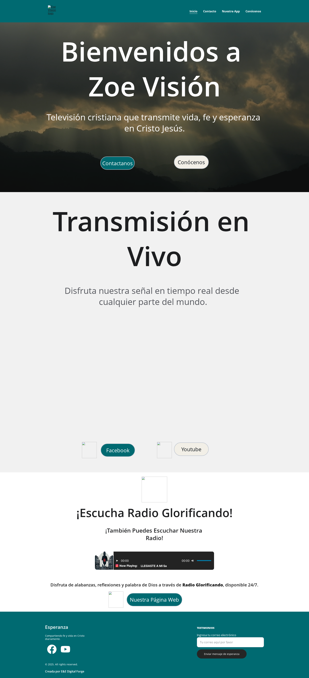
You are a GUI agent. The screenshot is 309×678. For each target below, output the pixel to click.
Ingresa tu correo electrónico (216, 635)
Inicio (193, 11)
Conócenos (253, 11)
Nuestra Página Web (154, 599)
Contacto (209, 11)
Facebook (117, 450)
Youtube (191, 449)
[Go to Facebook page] (52, 649)
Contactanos (117, 163)
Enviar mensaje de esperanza (221, 654)
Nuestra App (231, 11)
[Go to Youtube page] (65, 649)
